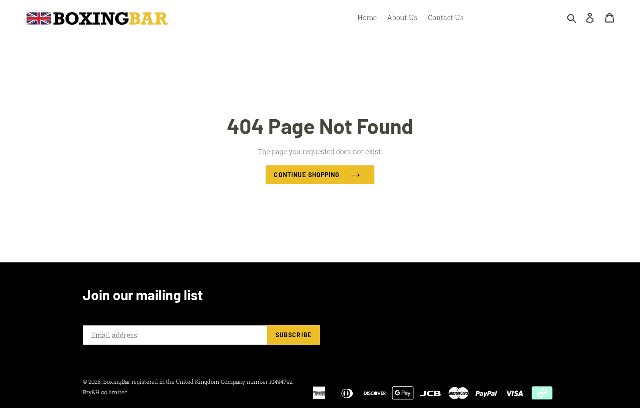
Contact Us (446, 17)
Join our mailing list (143, 294)
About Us (402, 17)
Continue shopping (307, 174)
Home (367, 17)
